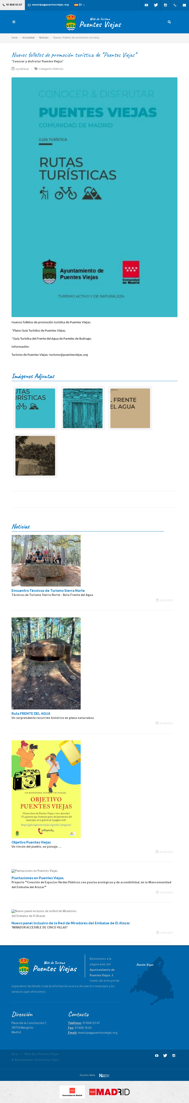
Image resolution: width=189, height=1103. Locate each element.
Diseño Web (88, 1075)
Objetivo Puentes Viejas (31, 842)
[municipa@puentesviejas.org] (184, 5)
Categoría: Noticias (51, 68)
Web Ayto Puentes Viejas (41, 1054)
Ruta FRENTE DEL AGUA (31, 713)
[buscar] (169, 21)
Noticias (44, 38)
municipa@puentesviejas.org (50, 5)
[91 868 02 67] (175, 5)
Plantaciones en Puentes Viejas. (38, 878)
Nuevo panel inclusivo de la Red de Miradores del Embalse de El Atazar (71, 923)
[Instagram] (165, 5)
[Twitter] (155, 5)
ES (80, 5)
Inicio (15, 38)
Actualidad (28, 38)
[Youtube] (146, 5)
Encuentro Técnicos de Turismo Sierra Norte (48, 590)
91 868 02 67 (14, 5)
